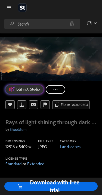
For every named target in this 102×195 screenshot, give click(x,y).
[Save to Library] (10, 104)
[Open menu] (9, 7)
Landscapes (70, 146)
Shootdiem (18, 129)
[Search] (12, 23)
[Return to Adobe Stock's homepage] (22, 7)
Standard (13, 163)
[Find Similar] (33, 104)
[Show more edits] (55, 89)
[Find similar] (72, 24)
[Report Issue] (45, 104)
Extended (35, 163)
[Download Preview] (21, 104)
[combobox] (42, 24)
